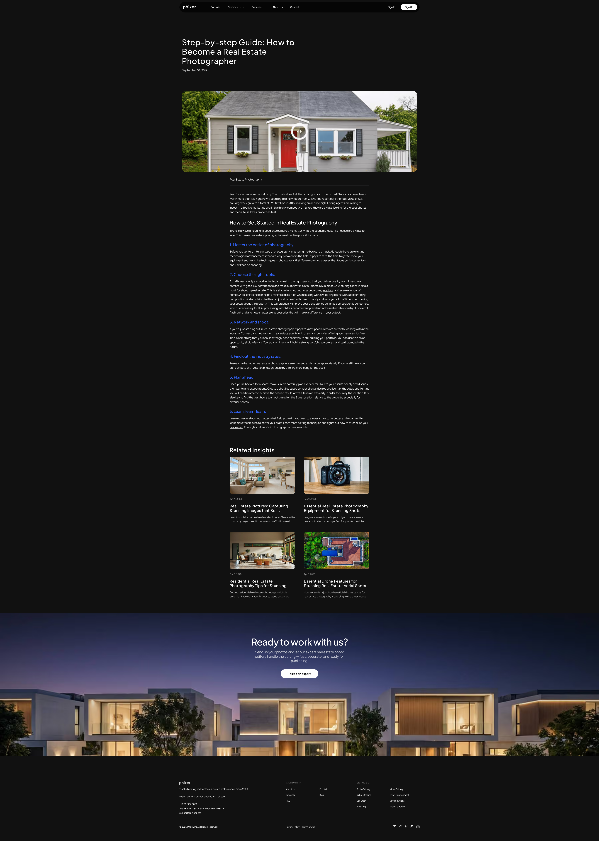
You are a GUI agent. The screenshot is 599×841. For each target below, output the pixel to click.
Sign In (391, 7)
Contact (294, 7)
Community (234, 7)
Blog (321, 794)
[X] (406, 826)
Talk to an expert (299, 674)
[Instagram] (412, 826)
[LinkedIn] (418, 826)
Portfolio (215, 7)
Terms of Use (308, 826)
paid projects (349, 342)
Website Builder (397, 806)
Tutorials (290, 794)
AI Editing (361, 806)
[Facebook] (400, 826)
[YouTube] (394, 826)
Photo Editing (363, 789)
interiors (328, 290)
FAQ (288, 800)
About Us (278, 7)
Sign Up (409, 7)
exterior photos (239, 402)
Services (256, 7)
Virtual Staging (364, 794)
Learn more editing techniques (302, 423)
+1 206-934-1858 (188, 804)
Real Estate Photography (246, 179)
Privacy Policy (293, 826)
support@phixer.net (190, 812)
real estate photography (278, 329)
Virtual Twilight (397, 800)
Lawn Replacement (399, 794)
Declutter (361, 800)
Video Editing (396, 789)
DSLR (322, 286)
